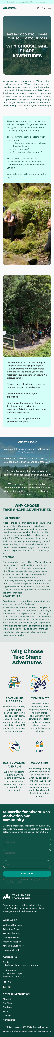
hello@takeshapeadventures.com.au (20, 965)
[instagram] (9, 987)
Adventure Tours (11, 929)
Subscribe (27, 873)
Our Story (7, 1003)
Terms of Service (11, 882)
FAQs (5, 1011)
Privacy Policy (44, 880)
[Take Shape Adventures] (10, 8)
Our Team (7, 1007)
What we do (10, 920)
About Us (7, 999)
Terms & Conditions (24, 1031)
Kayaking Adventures (13, 945)
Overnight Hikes (11, 937)
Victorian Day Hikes (12, 925)
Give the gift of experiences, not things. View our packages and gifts (27, 2)
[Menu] (49, 8)
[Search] (44, 8)
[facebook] (4, 987)
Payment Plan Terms (42, 1031)
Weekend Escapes (12, 941)
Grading (7, 1015)
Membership (9, 1020)
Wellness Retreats (11, 933)
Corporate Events (11, 950)
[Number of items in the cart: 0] (38, 8)
